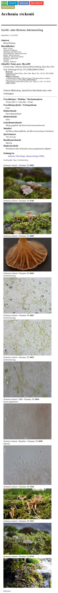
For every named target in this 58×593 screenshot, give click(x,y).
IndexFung (8, 7)
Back (4, 3)
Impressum (7, 591)
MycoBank (36, 3)
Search (13, 3)
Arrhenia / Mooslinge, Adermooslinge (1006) (26, 156)
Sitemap (23, 3)
